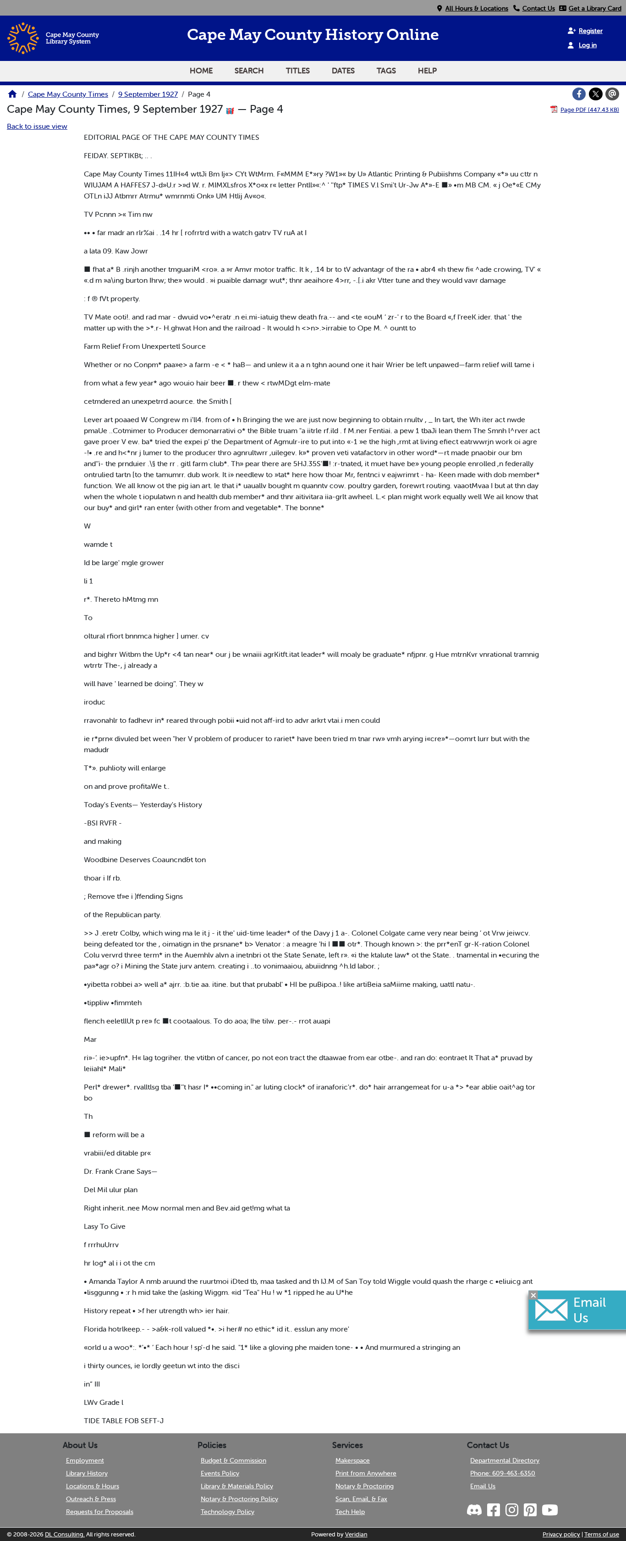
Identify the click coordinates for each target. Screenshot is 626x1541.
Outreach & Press (91, 1499)
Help (427, 71)
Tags (386, 71)
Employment (85, 1460)
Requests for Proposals (99, 1512)
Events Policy (220, 1473)
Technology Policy (227, 1512)
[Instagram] (511, 1510)
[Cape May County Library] (12, 96)
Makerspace (352, 1460)
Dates (343, 71)
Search (249, 71)
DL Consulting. (65, 1534)
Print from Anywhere (365, 1473)
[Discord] (475, 1510)
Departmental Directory (504, 1460)
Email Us (482, 1486)
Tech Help (350, 1512)
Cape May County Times (68, 94)
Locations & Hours (92, 1486)
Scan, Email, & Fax (361, 1499)
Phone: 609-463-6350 (502, 1473)
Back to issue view (37, 126)
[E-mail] (612, 94)
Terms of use (601, 1534)
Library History (87, 1473)
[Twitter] (596, 94)
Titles (298, 71)
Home (201, 71)
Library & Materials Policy (237, 1486)
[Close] (533, 1294)
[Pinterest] (529, 1510)
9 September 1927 (148, 94)
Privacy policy (561, 1534)
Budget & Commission (233, 1460)
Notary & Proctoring (364, 1486)
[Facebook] (579, 94)
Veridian (356, 1534)
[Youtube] (549, 1510)
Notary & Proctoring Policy (239, 1499)
